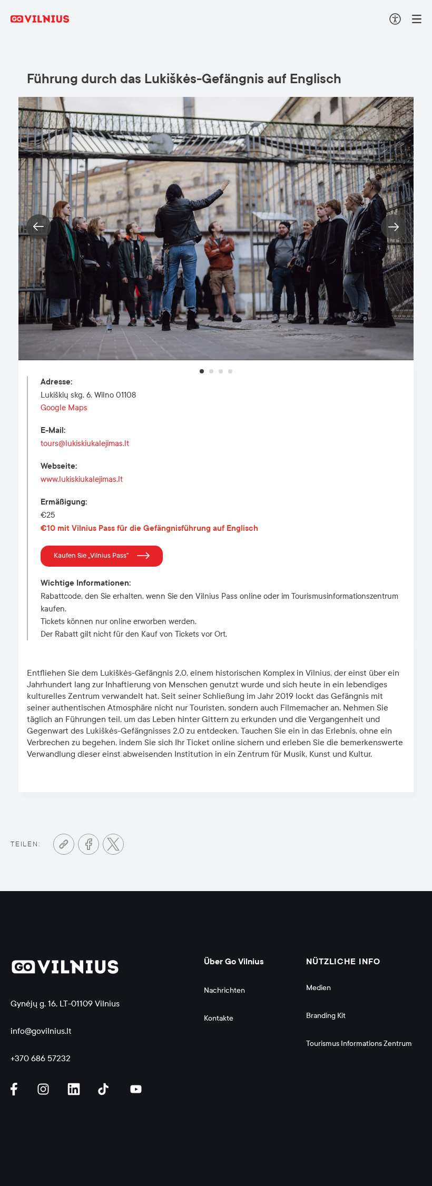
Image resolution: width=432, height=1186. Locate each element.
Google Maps (64, 407)
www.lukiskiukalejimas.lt (82, 479)
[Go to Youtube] (136, 1089)
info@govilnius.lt (41, 1031)
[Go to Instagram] (45, 1089)
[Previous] (38, 226)
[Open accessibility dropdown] (395, 18)
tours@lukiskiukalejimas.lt (85, 443)
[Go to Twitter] (113, 844)
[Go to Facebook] (88, 844)
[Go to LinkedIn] (75, 1089)
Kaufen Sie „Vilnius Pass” (91, 555)
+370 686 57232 (41, 1058)
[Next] (393, 226)
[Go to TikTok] (106, 1089)
